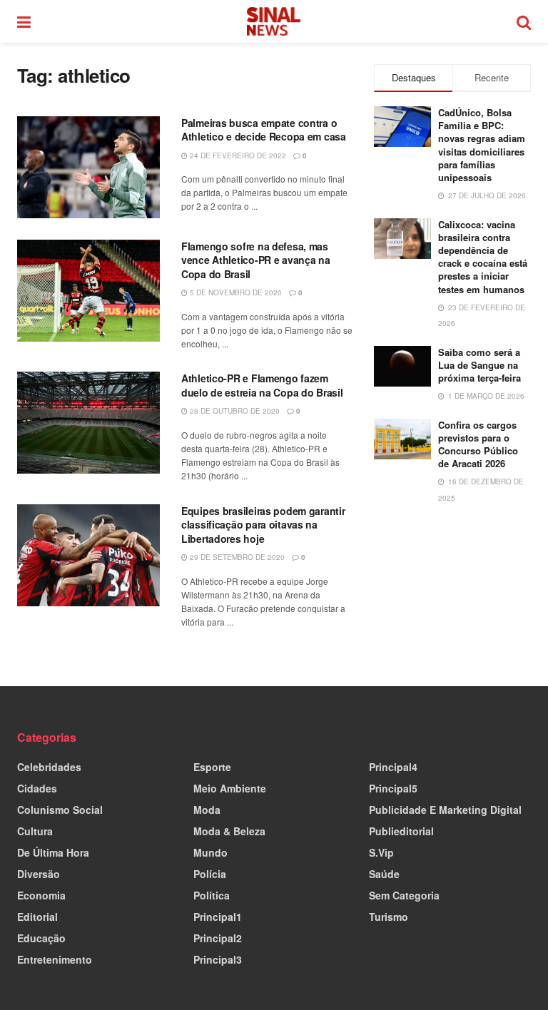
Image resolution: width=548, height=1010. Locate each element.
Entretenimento (54, 959)
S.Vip (381, 852)
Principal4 (393, 767)
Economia (41, 895)
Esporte (212, 767)
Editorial (37, 916)
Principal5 (393, 788)
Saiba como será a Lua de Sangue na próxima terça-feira (479, 364)
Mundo (210, 852)
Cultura (35, 831)
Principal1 (217, 916)
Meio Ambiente (229, 788)
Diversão (38, 874)
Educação (41, 938)
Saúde (384, 874)
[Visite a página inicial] (274, 21)
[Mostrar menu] (24, 21)
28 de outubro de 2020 (234, 411)
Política (211, 895)
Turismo (388, 916)
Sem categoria (404, 895)
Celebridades (49, 767)
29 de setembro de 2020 (236, 557)
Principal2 (217, 938)
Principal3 (217, 959)
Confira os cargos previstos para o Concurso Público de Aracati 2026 (478, 444)
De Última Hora (53, 852)
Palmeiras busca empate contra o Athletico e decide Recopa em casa (263, 130)
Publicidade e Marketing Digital (445, 809)
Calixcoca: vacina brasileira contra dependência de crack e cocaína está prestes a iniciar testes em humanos (482, 257)
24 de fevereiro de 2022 (237, 155)
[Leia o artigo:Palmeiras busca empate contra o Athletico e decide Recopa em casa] (88, 167)
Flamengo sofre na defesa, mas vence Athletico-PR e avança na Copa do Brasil (255, 260)
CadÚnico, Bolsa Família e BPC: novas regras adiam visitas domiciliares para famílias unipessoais (481, 145)
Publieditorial (401, 831)
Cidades (37, 788)
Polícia (209, 874)
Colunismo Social (60, 809)
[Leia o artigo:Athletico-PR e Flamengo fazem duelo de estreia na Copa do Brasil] (88, 423)
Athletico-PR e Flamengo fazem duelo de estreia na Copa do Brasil (261, 385)
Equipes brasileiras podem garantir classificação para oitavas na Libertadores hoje (263, 525)
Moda (206, 809)
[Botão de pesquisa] (524, 21)
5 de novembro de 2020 (235, 292)
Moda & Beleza (229, 831)
